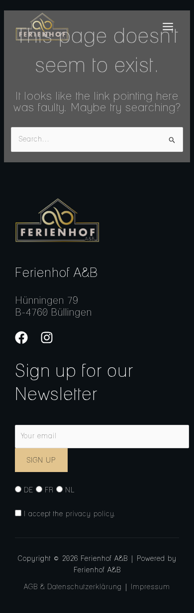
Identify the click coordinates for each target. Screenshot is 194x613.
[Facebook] (21, 337)
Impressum (150, 587)
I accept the (68, 514)
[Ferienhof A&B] (42, 26)
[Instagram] (46, 337)
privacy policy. (91, 514)
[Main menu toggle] (167, 26)
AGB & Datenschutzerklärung (73, 587)
